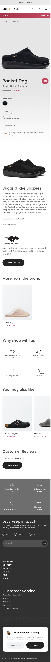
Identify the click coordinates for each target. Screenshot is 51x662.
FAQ (4, 575)
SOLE (5, 578)
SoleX (5, 571)
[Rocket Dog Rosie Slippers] (17, 302)
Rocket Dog (14, 81)
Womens (6, 22)
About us (7, 561)
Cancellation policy (10, 608)
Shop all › (45, 15)
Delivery (7, 564)
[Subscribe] (44, 543)
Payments (6, 598)
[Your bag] (39, 9)
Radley (37, 433)
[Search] (33, 9)
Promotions (7, 602)
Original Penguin (10, 433)
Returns (7, 568)
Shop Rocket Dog (13, 262)
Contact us (7, 605)
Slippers (15, 22)
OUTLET (5, 15)
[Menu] (46, 9)
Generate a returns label (12, 595)
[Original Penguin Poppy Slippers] (17, 413)
